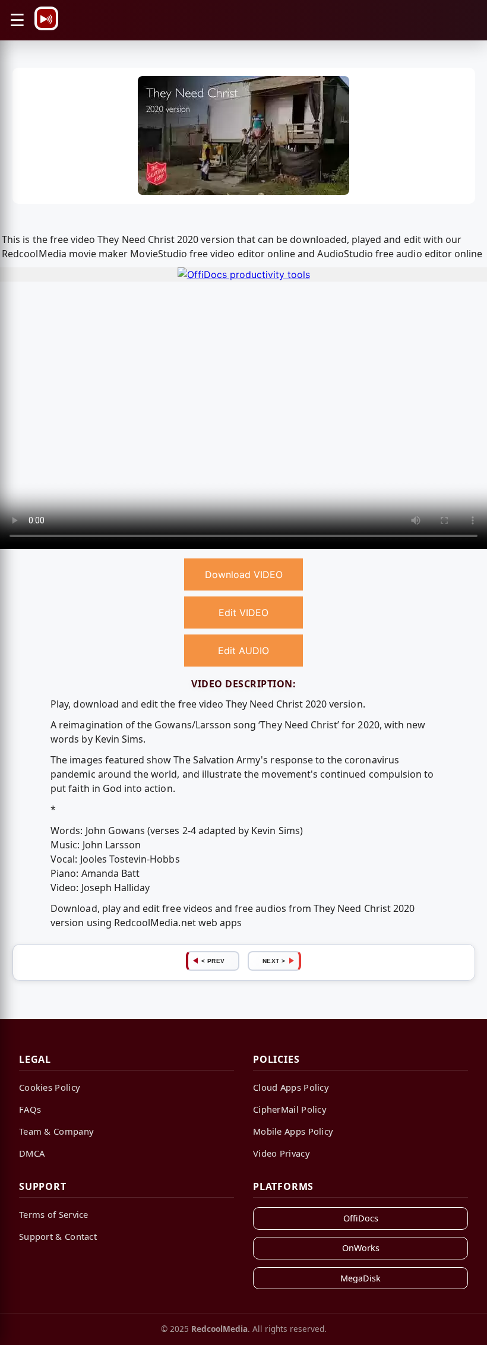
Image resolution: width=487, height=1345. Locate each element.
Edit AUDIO (243, 650)
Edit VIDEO (243, 612)
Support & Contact (58, 1236)
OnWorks (361, 1248)
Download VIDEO (244, 574)
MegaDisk (360, 1278)
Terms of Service (53, 1214)
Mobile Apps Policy (293, 1131)
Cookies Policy (49, 1087)
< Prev (213, 961)
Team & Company (56, 1131)
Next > (274, 961)
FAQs (30, 1109)
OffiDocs (360, 1218)
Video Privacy (281, 1153)
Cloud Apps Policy (291, 1087)
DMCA (32, 1153)
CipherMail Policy (290, 1109)
